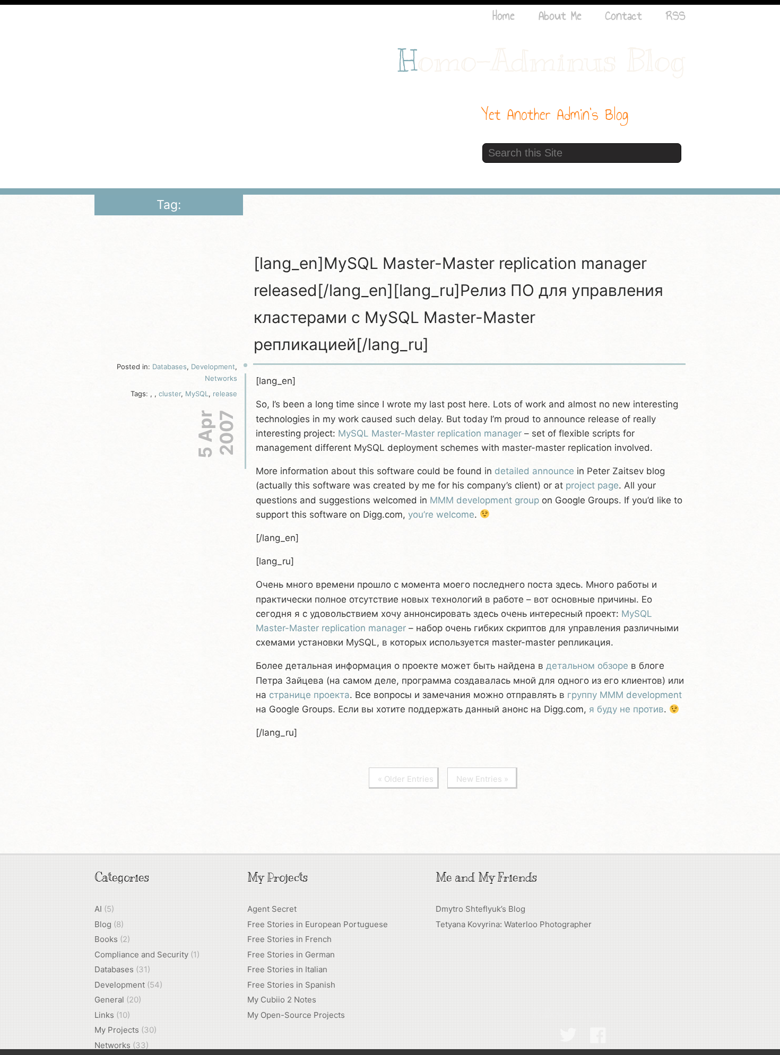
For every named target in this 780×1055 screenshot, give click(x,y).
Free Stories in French (289, 939)
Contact (623, 15)
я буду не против (626, 709)
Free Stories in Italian (287, 969)
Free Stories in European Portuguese (317, 924)
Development (213, 366)
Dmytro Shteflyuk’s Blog (480, 909)
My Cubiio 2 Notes (281, 1000)
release (225, 393)
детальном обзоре (587, 665)
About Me (560, 15)
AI (98, 909)
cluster (170, 393)
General (109, 1000)
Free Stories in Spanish (291, 985)
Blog (102, 924)
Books (106, 939)
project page (592, 485)
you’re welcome (441, 514)
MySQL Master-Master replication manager (430, 433)
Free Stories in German (291, 954)
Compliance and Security (141, 954)
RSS (676, 15)
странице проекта (309, 695)
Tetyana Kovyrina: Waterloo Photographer (514, 924)
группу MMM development (624, 695)
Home (503, 15)
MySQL (197, 393)
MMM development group (484, 500)
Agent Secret (272, 909)
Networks (221, 378)
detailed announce (534, 471)
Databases (169, 366)
